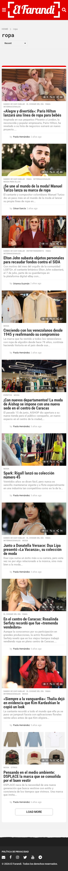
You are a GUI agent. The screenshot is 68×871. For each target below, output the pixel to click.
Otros (14, 768)
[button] (4, 9)
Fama (47, 104)
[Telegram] (40, 857)
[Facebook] (11, 857)
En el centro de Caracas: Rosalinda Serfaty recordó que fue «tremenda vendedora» (30, 623)
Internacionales (12, 107)
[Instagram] (17, 857)
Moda (6, 326)
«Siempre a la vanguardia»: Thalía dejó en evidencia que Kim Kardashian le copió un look (34, 702)
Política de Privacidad (15, 851)
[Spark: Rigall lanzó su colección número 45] (34, 449)
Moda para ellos (12, 182)
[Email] (3, 857)
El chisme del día (35, 104)
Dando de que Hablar (14, 104)
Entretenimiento (35, 251)
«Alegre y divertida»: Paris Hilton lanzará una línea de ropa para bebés (32, 113)
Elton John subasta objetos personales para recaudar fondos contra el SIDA (33, 260)
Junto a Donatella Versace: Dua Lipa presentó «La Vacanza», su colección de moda (32, 549)
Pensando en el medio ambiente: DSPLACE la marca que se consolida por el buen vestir (32, 776)
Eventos (7, 395)
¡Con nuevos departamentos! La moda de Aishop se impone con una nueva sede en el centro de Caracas (33, 404)
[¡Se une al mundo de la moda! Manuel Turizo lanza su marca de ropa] (34, 160)
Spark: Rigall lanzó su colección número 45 (28, 475)
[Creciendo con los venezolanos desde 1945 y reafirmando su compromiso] (34, 307)
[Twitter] (25, 857)
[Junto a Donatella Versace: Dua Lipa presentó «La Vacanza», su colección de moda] (34, 519)
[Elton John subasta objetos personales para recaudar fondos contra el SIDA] (34, 232)
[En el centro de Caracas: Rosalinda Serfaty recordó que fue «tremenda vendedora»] (34, 595)
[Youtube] (32, 857)
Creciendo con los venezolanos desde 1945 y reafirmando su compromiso (33, 332)
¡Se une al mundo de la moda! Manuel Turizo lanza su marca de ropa (32, 188)
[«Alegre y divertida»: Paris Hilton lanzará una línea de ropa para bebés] (34, 85)
